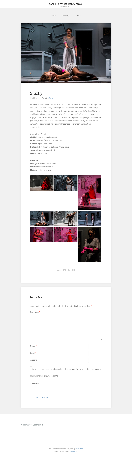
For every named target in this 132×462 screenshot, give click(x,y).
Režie (53, 15)
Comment (35, 312)
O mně (78, 15)
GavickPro (79, 448)
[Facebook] (69, 270)
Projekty (65, 15)
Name (33, 346)
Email (33, 353)
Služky (36, 93)
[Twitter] (64, 270)
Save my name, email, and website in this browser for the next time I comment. (66, 369)
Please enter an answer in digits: (44, 376)
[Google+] (73, 270)
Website (33, 360)
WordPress (74, 451)
